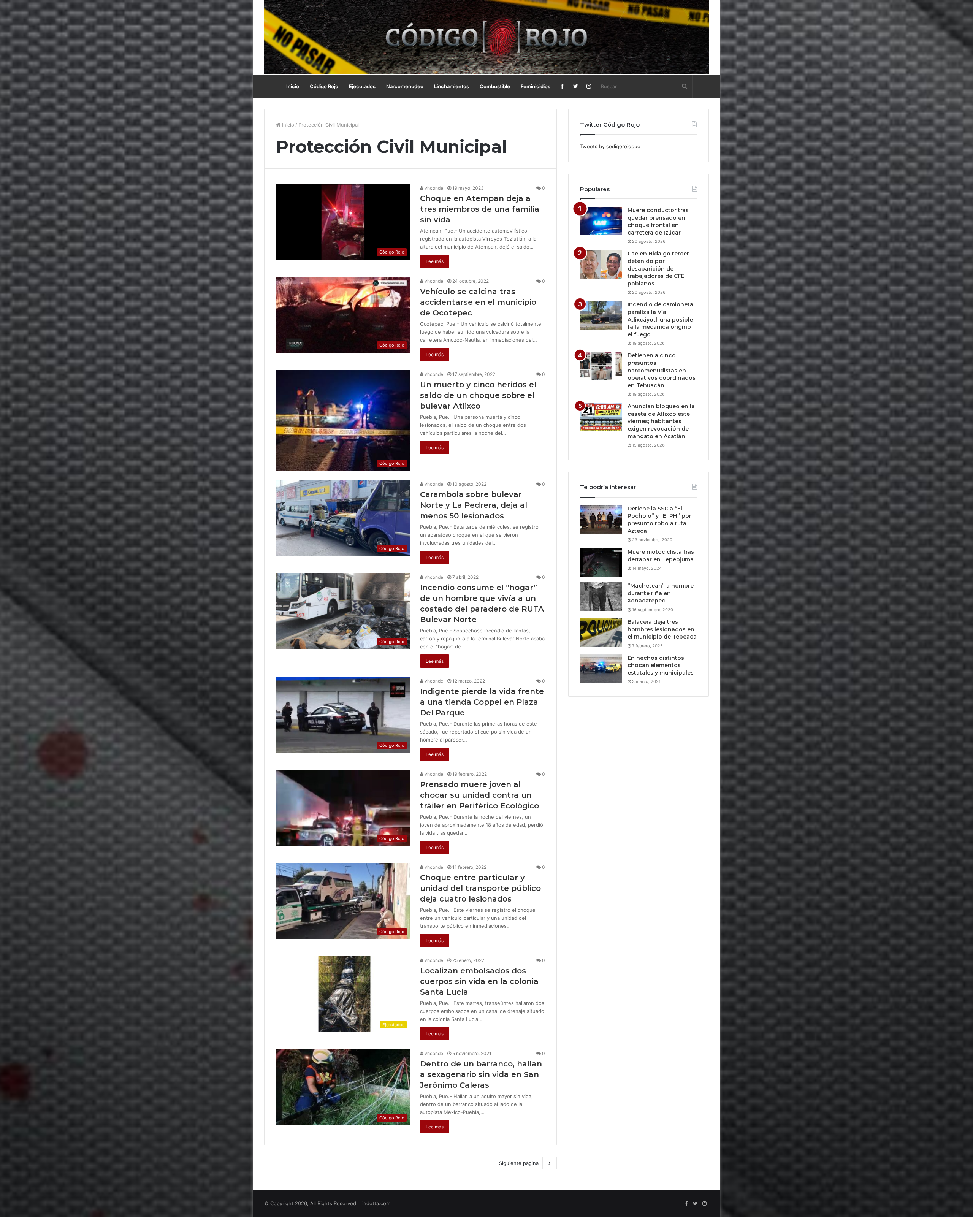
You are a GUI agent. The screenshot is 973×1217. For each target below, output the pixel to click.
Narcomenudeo (404, 86)
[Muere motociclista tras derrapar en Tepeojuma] (601, 562)
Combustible (495, 86)
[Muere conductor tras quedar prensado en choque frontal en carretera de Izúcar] (601, 221)
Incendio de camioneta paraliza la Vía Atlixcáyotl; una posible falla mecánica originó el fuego (660, 319)
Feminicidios (535, 86)
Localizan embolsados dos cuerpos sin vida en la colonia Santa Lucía (479, 981)
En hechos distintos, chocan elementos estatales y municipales (661, 665)
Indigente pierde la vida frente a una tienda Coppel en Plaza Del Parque (482, 702)
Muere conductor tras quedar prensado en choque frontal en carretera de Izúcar (658, 221)
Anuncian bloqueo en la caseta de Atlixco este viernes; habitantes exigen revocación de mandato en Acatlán (661, 421)
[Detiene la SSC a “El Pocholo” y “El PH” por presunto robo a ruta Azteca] (601, 519)
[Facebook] (562, 86)
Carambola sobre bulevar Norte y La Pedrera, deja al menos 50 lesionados (473, 505)
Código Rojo (324, 86)
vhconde (433, 188)
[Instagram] (589, 86)
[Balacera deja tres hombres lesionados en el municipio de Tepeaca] (601, 632)
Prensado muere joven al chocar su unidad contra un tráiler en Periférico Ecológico (479, 795)
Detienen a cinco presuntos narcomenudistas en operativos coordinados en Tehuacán (662, 370)
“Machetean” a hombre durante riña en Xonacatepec (661, 593)
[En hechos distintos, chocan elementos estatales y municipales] (601, 668)
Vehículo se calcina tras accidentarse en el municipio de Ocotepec (478, 302)
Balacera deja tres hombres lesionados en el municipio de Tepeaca (662, 629)
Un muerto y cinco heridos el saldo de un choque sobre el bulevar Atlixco (478, 395)
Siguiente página (519, 1163)
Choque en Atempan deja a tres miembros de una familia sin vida (479, 209)
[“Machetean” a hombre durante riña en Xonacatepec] (601, 596)
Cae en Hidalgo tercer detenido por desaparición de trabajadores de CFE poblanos (658, 268)
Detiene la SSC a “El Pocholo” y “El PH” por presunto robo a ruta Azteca (659, 519)
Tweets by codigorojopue (610, 146)
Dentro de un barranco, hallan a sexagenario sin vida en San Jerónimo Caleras (481, 1074)
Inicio (292, 86)
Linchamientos (451, 86)
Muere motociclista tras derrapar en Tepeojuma (661, 555)
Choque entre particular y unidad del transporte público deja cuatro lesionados (480, 888)
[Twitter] (575, 86)
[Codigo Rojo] (486, 37)
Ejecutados (362, 86)
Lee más (435, 261)
